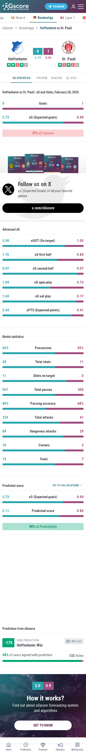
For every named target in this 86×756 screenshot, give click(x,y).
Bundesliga (26, 28)
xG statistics (21, 78)
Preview (42, 78)
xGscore (7, 28)
